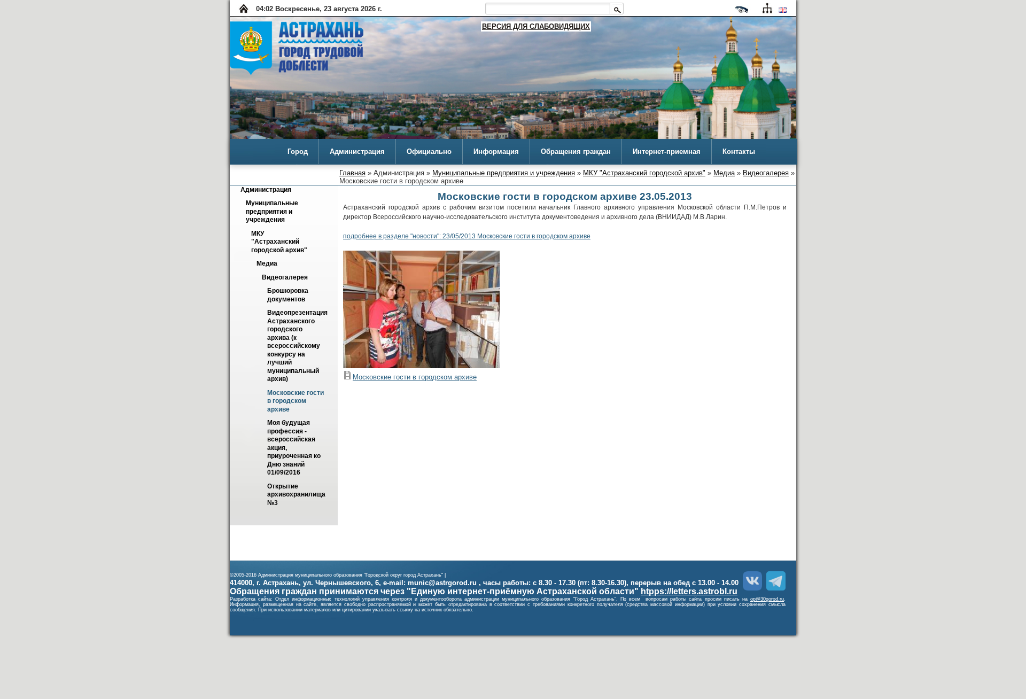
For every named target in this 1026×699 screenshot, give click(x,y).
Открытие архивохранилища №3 (297, 495)
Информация (496, 151)
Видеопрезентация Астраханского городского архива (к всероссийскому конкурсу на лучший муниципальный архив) (298, 346)
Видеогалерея (766, 173)
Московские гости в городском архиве (296, 401)
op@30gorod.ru (767, 599)
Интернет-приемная (667, 151)
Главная (352, 173)
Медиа (724, 173)
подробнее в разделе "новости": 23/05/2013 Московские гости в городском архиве (466, 236)
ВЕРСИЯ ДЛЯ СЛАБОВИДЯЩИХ (536, 26)
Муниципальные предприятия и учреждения (503, 173)
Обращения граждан (576, 151)
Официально (429, 151)
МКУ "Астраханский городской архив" (644, 173)
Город (297, 151)
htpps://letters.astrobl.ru (689, 591)
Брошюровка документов (288, 295)
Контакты (738, 151)
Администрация (357, 151)
